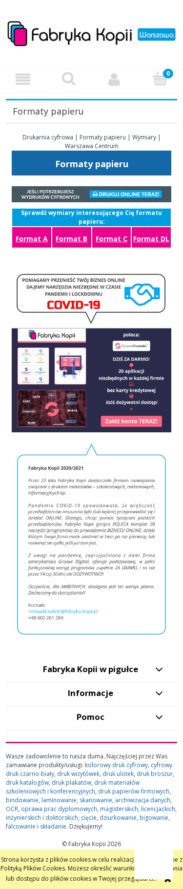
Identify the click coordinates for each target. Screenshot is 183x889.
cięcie (89, 817)
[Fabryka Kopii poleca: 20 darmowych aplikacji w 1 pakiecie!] (91, 350)
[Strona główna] (91, 32)
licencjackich (158, 809)
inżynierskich (23, 817)
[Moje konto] (115, 79)
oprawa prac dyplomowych (59, 809)
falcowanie (21, 826)
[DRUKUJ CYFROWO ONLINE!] (91, 194)
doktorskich (61, 817)
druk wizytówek (78, 774)
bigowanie (154, 817)
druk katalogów (27, 782)
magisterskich (119, 809)
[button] (23, 79)
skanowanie (96, 800)
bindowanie (22, 800)
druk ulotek (118, 774)
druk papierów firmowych (133, 791)
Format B (71, 238)
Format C (111, 238)
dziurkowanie (118, 817)
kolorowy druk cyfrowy (116, 765)
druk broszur (155, 774)
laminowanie (59, 800)
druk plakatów (71, 782)
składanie (53, 826)
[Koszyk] (160, 79)
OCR (12, 809)
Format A (32, 238)
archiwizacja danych (142, 800)
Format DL (151, 238)
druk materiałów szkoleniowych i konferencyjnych (73, 786)
